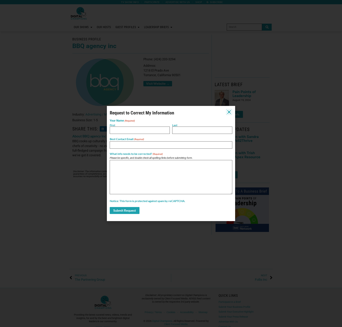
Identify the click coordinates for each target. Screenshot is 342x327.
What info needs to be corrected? (136, 153)
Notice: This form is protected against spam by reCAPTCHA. (147, 201)
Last (174, 125)
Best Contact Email (127, 139)
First (112, 125)
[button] (229, 111)
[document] (171, 163)
